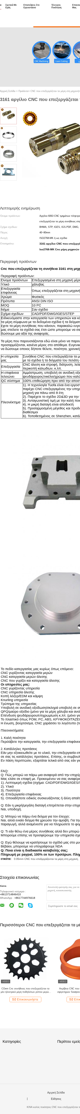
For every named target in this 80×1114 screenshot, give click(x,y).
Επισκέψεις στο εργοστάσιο (31, 6)
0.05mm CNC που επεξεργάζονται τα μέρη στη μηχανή (46, 858)
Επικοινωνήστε (27, 999)
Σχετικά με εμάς (11, 6)
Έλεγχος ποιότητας (56, 6)
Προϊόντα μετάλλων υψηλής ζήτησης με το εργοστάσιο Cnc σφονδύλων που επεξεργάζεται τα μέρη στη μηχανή (25, 990)
